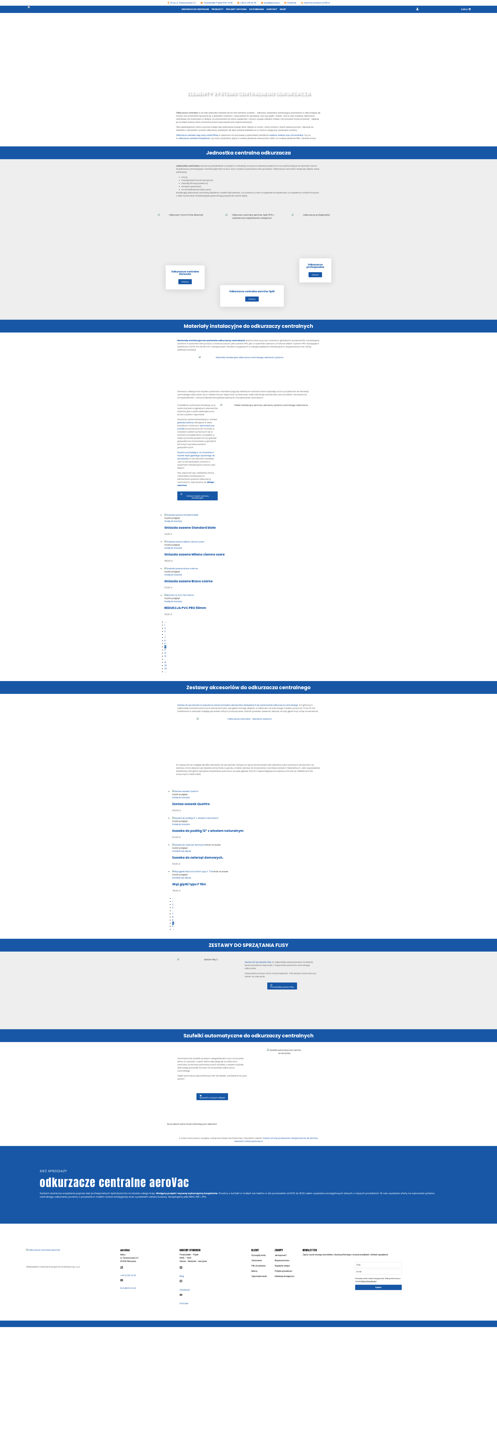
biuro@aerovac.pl (272, 3)
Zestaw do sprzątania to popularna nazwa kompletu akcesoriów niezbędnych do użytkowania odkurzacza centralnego (237, 705)
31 (165, 662)
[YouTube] (181, 1294)
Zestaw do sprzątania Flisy (258, 962)
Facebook (185, 1289)
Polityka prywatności (283, 1271)
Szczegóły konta (258, 1255)
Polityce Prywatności (369, 1281)
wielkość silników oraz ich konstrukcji (286, 135)
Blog (182, 1276)
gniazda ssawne (185, 422)
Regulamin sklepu (282, 1266)
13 (165, 656)
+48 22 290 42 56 (248, 3)
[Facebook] (181, 1281)
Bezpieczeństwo (282, 1260)
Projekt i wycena (236, 9)
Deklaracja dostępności (284, 1276)
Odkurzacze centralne (195, 9)
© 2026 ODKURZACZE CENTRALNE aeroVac (248, 1324)
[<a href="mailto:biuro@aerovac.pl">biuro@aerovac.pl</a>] (121, 1280)
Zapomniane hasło (259, 1276)
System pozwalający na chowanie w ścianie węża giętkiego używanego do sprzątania (196, 455)
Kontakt (272, 9)
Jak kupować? (281, 1255)
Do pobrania (256, 9)
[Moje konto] (417, 9)
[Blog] (181, 1267)
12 (165, 653)
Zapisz (378, 1287)
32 (165, 665)
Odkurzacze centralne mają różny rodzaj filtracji (197, 135)
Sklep (283, 9)
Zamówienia (256, 1260)
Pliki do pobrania (258, 1266)
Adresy (254, 1271)
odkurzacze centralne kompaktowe (194, 138)
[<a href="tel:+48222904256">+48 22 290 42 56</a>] (121, 1267)
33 (165, 668)
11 (165, 649)
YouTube (184, 1303)
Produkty (217, 9)
